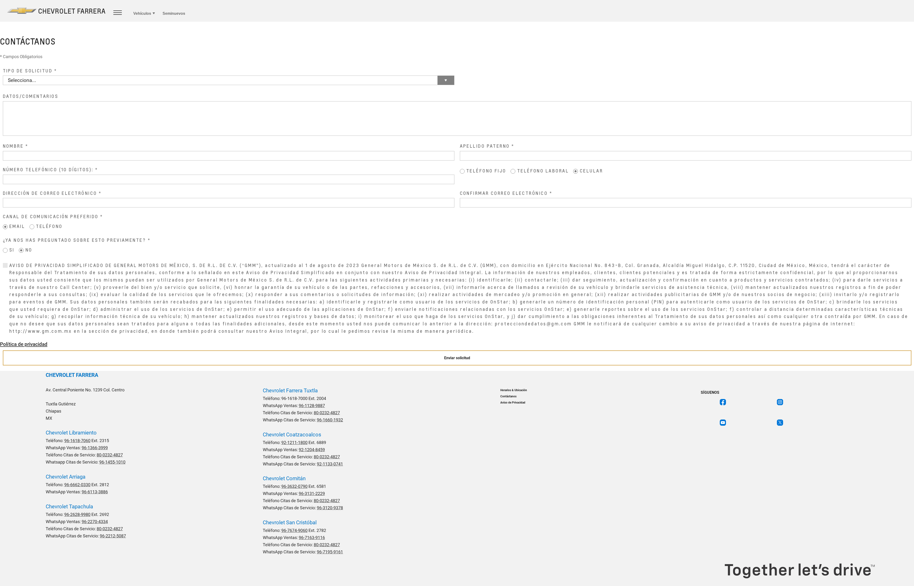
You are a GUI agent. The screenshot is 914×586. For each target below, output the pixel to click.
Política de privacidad (23, 344)
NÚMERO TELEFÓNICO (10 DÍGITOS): (48, 169)
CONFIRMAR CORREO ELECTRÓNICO (504, 193)
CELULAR (591, 170)
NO (28, 250)
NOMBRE (13, 146)
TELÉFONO (49, 226)
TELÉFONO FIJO (486, 170)
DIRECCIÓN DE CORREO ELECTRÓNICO (50, 193)
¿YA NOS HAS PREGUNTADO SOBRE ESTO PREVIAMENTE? (74, 240)
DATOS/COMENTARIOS (31, 96)
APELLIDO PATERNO (485, 146)
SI (12, 250)
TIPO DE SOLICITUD (28, 70)
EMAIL (17, 226)
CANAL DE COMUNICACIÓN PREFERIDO (51, 216)
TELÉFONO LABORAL (543, 170)
